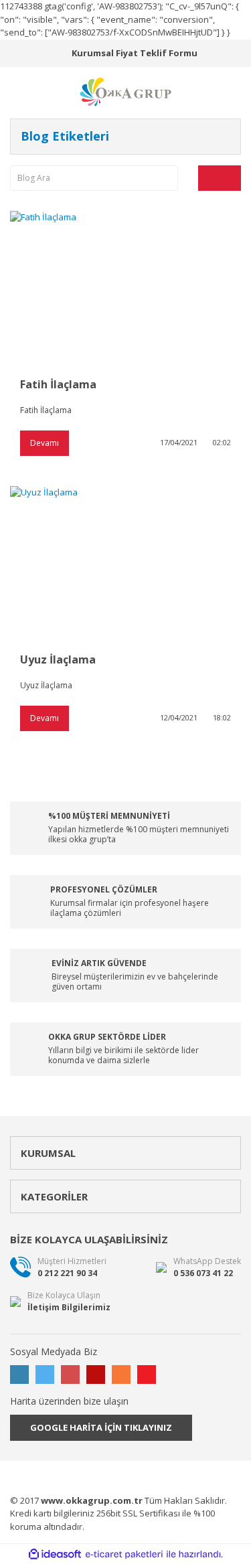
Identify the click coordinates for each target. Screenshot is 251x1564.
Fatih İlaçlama (58, 384)
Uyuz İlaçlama (58, 659)
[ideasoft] (55, 1554)
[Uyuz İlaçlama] (125, 563)
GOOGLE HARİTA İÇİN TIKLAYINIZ (101, 1427)
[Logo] (126, 91)
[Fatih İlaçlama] (125, 288)
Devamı (44, 443)
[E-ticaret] (124, 1554)
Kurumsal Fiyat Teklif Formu (134, 53)
